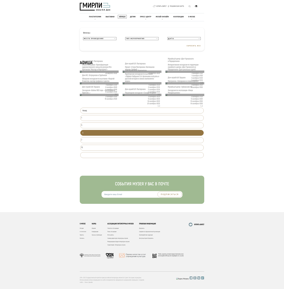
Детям (133, 17)
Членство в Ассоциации (113, 228)
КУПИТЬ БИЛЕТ (199, 224)
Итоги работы (110, 235)
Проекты (82, 235)
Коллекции (178, 17)
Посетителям (95, 17)
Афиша (122, 17)
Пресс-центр (145, 17)
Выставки (110, 17)
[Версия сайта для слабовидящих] (196, 6)
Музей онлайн (162, 17)
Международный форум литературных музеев (118, 241)
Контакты (82, 238)
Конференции (95, 232)
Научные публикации (97, 235)
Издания (94, 228)
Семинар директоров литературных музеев (117, 238)
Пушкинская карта (177, 6)
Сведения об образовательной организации (149, 232)
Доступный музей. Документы (146, 238)
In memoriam (83, 232)
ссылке (181, 256)
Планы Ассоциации (111, 232)
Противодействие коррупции (146, 235)
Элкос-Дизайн (89, 282)
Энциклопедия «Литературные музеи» (116, 245)
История (82, 228)
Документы (141, 228)
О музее (191, 17)
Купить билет (161, 6)
